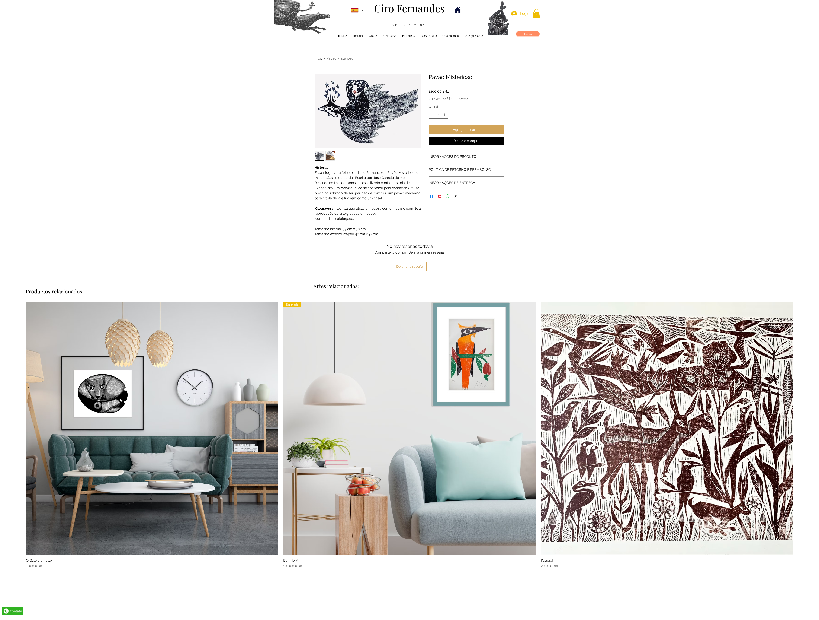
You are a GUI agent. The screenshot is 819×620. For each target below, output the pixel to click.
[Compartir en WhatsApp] (447, 196)
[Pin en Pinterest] (439, 196)
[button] (536, 13)
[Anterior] (19, 428)
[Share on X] (455, 196)
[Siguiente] (799, 428)
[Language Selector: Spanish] (357, 10)
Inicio (319, 58)
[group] (409, 435)
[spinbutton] (438, 114)
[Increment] (445, 114)
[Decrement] (432, 114)
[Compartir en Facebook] (431, 196)
